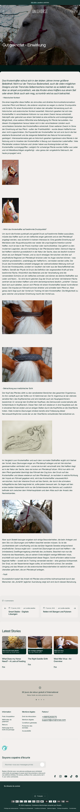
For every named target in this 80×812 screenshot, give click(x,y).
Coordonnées (72, 808)
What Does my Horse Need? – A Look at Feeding (14, 660)
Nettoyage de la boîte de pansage (8, 728)
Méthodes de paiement (6, 720)
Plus (3, 667)
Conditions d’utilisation (40, 808)
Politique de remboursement (11, 808)
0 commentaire (9, 601)
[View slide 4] (43, 699)
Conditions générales (29, 723)
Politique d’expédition (62, 808)
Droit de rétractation (29, 716)
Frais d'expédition (8, 716)
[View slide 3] (41, 699)
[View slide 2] (39, 699)
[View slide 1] (36, 699)
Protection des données (27, 727)
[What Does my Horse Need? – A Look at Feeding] (14, 645)
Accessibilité (26, 731)
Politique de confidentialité (26, 808)
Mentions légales (28, 719)
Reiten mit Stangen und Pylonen (57, 611)
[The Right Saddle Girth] (40, 645)
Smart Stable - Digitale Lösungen (19, 612)
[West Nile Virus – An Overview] (66, 645)
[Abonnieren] (42, 764)
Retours (5, 724)
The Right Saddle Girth (38, 659)
